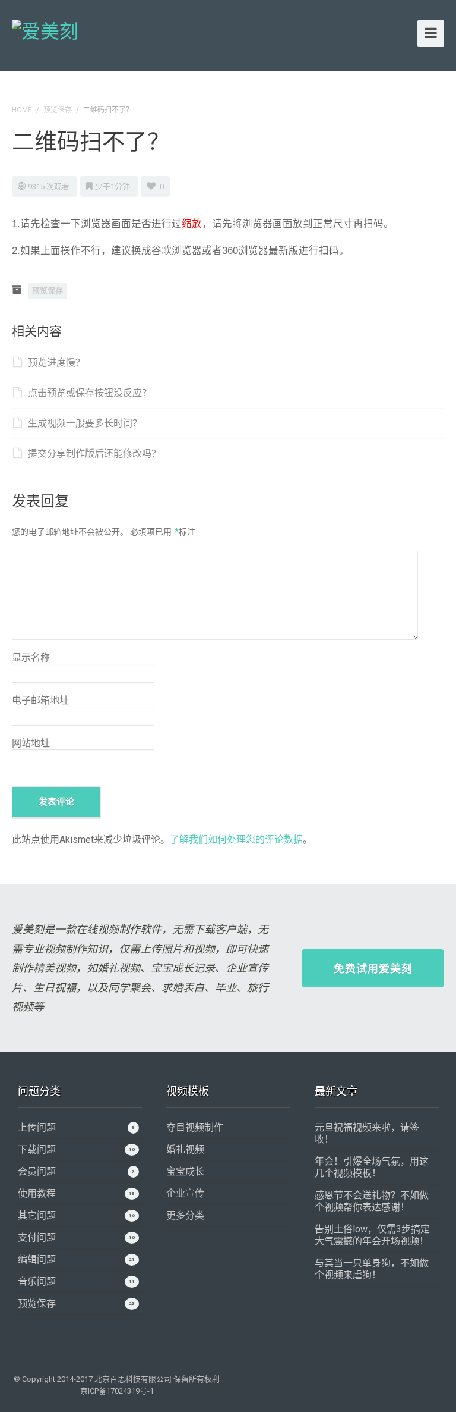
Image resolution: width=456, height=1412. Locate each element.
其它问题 (37, 1215)
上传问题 (37, 1127)
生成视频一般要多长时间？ (85, 423)
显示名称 (31, 657)
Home (22, 110)
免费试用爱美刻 (373, 968)
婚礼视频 (185, 1149)
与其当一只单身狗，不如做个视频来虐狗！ (372, 1269)
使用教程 (37, 1193)
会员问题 (37, 1171)
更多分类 (185, 1215)
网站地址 (31, 743)
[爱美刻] (45, 29)
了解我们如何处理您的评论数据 (236, 839)
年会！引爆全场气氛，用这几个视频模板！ (372, 1167)
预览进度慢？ (56, 362)
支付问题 (37, 1237)
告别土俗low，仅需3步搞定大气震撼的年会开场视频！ (372, 1235)
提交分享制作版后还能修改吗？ (94, 453)
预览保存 (57, 110)
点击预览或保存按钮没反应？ (89, 393)
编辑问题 (37, 1259)
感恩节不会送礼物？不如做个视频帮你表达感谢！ (372, 1201)
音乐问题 (37, 1281)
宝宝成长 (185, 1171)
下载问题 (37, 1149)
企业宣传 (185, 1193)
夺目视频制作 (194, 1127)
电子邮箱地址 (40, 700)
